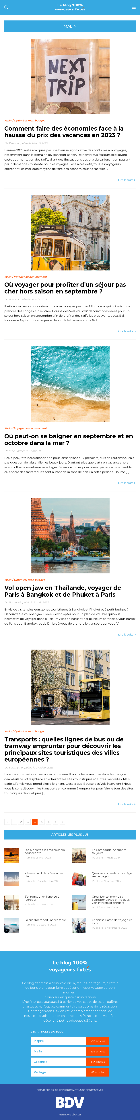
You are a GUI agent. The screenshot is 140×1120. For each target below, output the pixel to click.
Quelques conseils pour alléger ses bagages (112, 874)
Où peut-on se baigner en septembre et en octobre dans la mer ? (68, 440)
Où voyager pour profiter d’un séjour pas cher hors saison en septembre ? (65, 288)
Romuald (14, 602)
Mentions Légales (70, 1114)
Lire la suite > (127, 180)
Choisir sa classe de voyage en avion (112, 921)
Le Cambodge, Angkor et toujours (109, 851)
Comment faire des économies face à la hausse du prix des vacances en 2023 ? (64, 132)
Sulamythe (15, 767)
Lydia (12, 451)
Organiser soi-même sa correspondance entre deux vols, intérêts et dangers (111, 900)
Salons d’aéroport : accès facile (45, 920)
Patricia (14, 143)
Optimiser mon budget (29, 120)
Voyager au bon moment (30, 276)
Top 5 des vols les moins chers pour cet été (44, 851)
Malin (7, 120)
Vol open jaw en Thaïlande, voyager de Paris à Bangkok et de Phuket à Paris (62, 591)
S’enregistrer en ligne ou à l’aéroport (41, 898)
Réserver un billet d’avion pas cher (43, 874)
